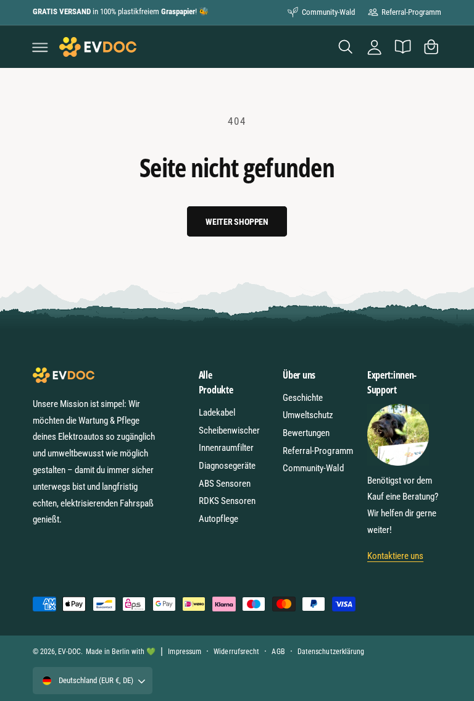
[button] (40, 47)
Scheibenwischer (229, 430)
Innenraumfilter (226, 447)
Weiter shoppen (237, 222)
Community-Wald (328, 12)
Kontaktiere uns (395, 555)
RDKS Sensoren (227, 500)
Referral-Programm (411, 12)
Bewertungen (306, 433)
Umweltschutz (308, 415)
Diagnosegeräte (227, 465)
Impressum (184, 651)
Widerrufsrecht (236, 651)
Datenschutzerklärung (330, 651)
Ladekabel (217, 412)
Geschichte (303, 397)
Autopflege (218, 518)
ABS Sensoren (225, 483)
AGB (278, 651)
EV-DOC (69, 651)
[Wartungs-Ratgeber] (402, 47)
